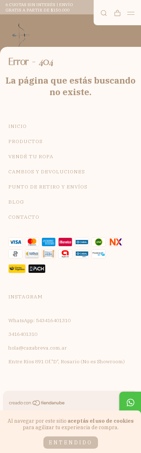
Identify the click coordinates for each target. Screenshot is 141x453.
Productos (25, 141)
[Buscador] (104, 13)
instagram (25, 296)
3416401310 (22, 334)
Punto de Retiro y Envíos (47, 186)
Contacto (23, 217)
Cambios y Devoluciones (46, 171)
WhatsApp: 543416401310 (39, 320)
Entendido (71, 442)
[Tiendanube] (37, 404)
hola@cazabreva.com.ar (37, 348)
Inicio (17, 126)
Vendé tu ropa (31, 156)
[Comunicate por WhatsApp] (130, 402)
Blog (16, 202)
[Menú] (131, 13)
